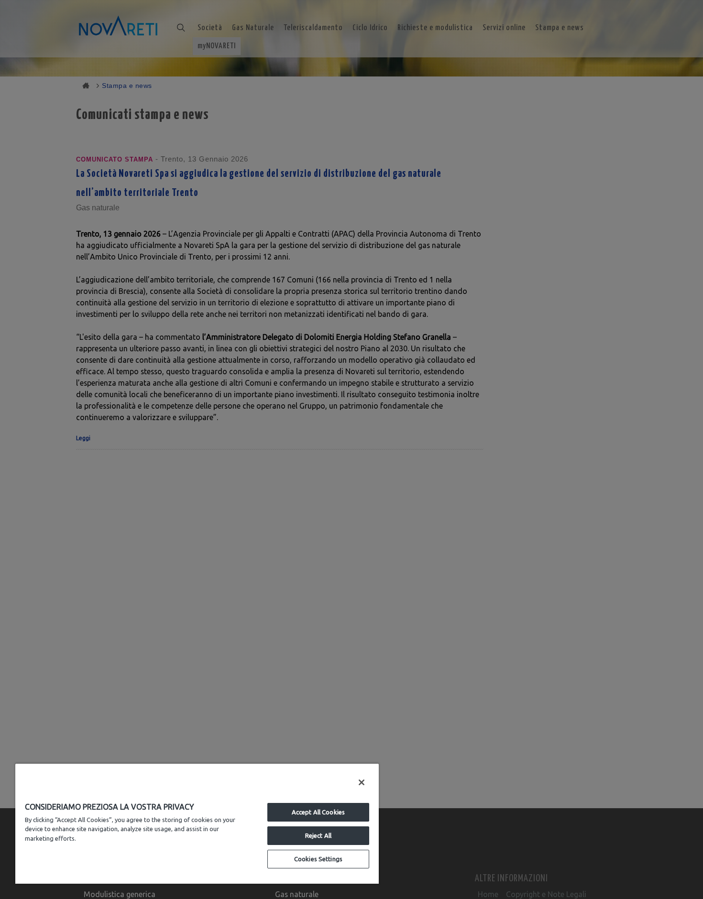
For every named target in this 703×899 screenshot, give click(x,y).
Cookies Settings (318, 859)
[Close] (361, 782)
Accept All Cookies (318, 812)
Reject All (318, 835)
